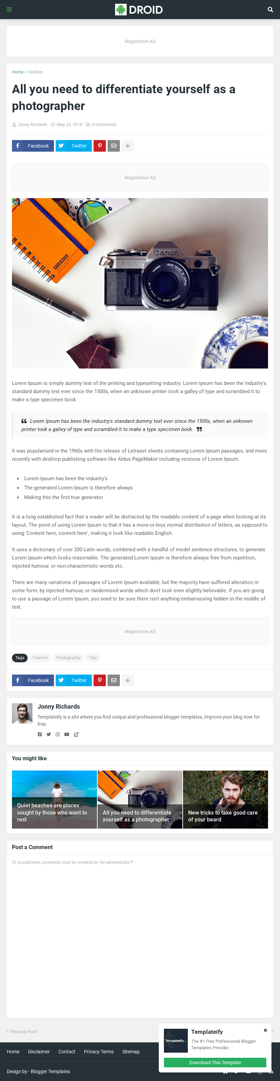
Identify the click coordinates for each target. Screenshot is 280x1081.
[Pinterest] (100, 146)
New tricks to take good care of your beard (223, 816)
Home (18, 71)
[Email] (114, 146)
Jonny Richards (59, 706)
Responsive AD (140, 41)
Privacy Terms (99, 1051)
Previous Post (23, 1031)
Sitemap (131, 1051)
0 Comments (104, 124)
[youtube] (67, 734)
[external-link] (76, 734)
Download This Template (215, 1062)
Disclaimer (39, 1051)
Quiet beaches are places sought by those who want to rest (52, 812)
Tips (93, 657)
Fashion (35, 71)
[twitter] (48, 734)
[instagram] (57, 734)
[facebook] (40, 734)
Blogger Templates (50, 1071)
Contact (66, 1051)
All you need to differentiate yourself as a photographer (137, 816)
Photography (68, 657)
